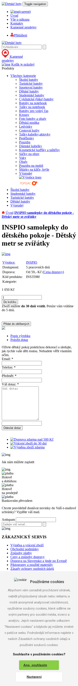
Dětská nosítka (29, 122)
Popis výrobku (20, 336)
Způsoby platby (21, 553)
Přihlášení (20, 35)
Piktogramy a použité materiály (31, 565)
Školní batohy (28, 79)
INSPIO (31, 262)
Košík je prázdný (23, 64)
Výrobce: (8, 262)
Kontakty (16, 23)
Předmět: (9, 376)
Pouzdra (24, 142)
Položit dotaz (19, 340)
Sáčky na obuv (29, 154)
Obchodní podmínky (24, 549)
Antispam (8, 519)
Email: (7, 359)
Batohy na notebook (33, 103)
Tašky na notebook (32, 107)
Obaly (23, 162)
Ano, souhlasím (35, 665)
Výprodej (25, 173)
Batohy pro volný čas (33, 111)
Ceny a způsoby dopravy (27, 557)
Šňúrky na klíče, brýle (34, 169)
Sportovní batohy (31, 87)
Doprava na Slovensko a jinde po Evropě (38, 561)
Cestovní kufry (29, 130)
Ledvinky (25, 126)
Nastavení (34, 677)
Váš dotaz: (10, 384)
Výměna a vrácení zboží (27, 545)
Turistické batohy (31, 83)
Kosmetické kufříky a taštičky (39, 150)
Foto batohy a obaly (32, 119)
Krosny (24, 115)
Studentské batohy (31, 95)
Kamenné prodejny (23, 27)
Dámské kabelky (30, 146)
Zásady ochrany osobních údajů (32, 568)
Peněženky (26, 138)
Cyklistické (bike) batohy (36, 99)
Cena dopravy (53, 272)
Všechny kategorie (23, 76)
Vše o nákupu (19, 19)
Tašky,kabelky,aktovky (34, 134)
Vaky (22, 158)
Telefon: (9, 367)
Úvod (14, 15)
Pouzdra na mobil (31, 165)
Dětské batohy (29, 91)
